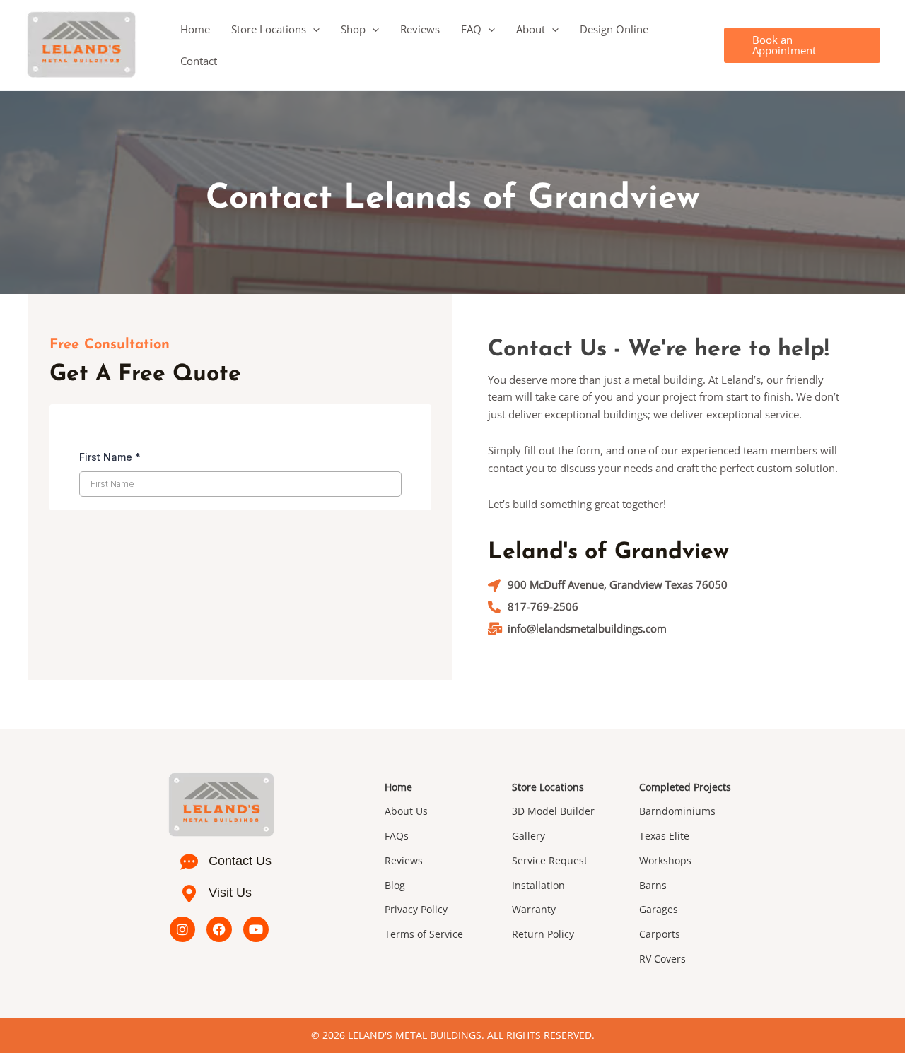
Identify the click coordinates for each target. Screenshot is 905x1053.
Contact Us (240, 861)
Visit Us (230, 893)
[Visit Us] (189, 893)
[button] (313, 29)
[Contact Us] (189, 862)
